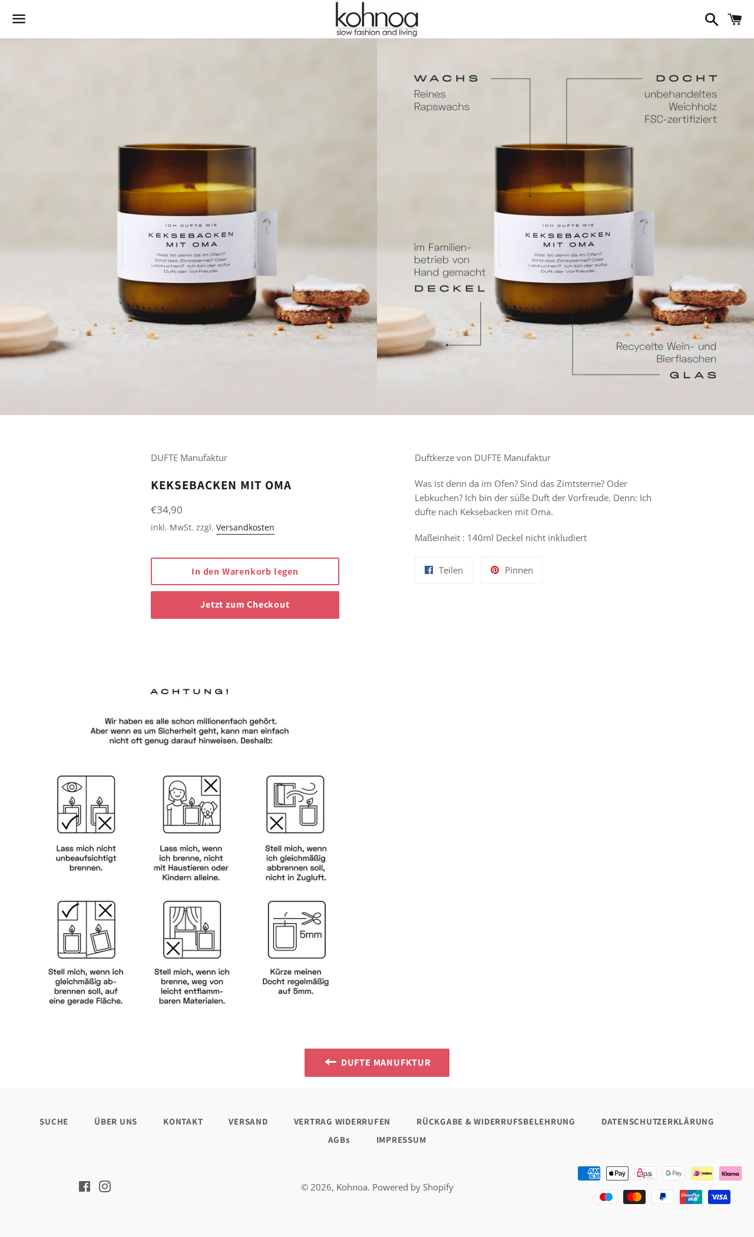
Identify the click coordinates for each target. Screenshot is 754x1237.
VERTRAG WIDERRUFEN (342, 1121)
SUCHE (53, 1121)
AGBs (339, 1139)
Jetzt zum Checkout (244, 604)
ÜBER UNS (115, 1121)
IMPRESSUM (401, 1139)
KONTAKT (183, 1121)
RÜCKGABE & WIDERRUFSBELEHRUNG (496, 1121)
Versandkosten (245, 527)
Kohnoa (352, 1187)
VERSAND (248, 1121)
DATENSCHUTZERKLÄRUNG (658, 1121)
